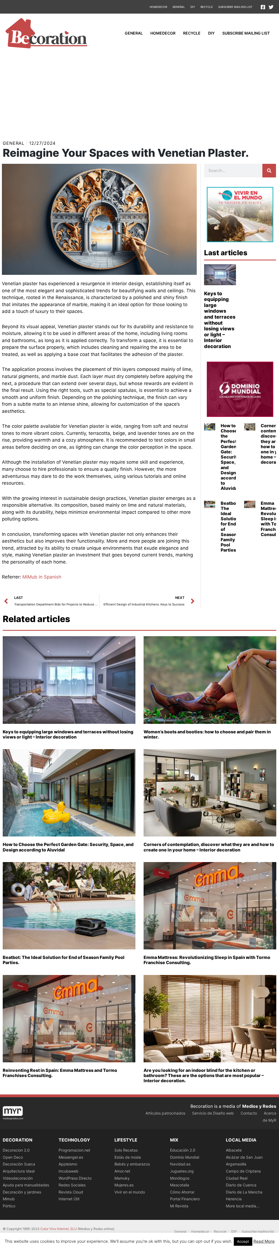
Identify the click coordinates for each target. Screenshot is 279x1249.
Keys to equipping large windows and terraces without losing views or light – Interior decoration (219, 320)
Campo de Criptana (243, 1171)
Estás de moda (127, 1157)
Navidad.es (180, 1164)
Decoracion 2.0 (16, 1150)
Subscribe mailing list (235, 6)
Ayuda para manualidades (26, 1185)
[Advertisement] (139, 94)
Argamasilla (236, 1164)
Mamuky (122, 1178)
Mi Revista (179, 1206)
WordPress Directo (75, 1178)
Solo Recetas (126, 1150)
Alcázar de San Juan (244, 1157)
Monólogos (179, 1178)
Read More (264, 1241)
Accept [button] (243, 1241)
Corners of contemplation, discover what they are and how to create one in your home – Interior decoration (209, 847)
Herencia (234, 1198)
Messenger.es (71, 1157)
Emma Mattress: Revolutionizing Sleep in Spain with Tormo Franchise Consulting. (207, 960)
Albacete (234, 1150)
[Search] (269, 170)
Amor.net (122, 1171)
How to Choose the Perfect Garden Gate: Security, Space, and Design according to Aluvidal (232, 457)
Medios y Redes (259, 1106)
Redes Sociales (72, 1185)
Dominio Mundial (184, 1157)
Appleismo (68, 1164)
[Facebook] (262, 7)
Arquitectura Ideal (19, 1171)
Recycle (207, 6)
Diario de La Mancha (244, 1192)
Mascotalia (179, 1185)
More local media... (242, 1206)
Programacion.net (74, 1150)
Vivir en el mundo (129, 1192)
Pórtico (9, 1206)
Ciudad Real (236, 1178)
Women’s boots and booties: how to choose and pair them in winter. (207, 734)
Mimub (9, 1198)
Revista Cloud (71, 1192)
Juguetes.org (182, 1171)
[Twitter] (271, 7)
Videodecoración (18, 1178)
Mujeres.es (124, 1185)
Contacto (249, 1113)
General (178, 6)
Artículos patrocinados (165, 1113)
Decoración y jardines (22, 1192)
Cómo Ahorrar (182, 1192)
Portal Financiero (185, 1198)
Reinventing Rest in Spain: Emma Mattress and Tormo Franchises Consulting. (60, 1073)
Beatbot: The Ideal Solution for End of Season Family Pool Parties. (230, 526)
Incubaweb (68, 1171)
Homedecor (158, 6)
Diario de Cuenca (241, 1185)
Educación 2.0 (182, 1150)
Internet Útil (69, 1198)
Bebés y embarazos (132, 1164)
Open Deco (13, 1157)
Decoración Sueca (19, 1164)
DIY (192, 6)
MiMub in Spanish (41, 577)
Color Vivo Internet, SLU (58, 1229)
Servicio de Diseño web (213, 1113)
